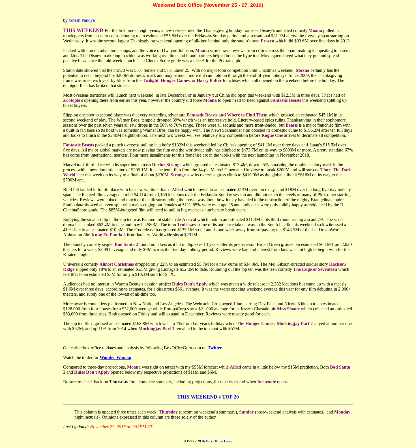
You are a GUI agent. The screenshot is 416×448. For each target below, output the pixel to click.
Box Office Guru (219, 441)
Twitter (215, 347)
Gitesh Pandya (82, 20)
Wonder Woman (115, 357)
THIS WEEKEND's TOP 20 (208, 397)
